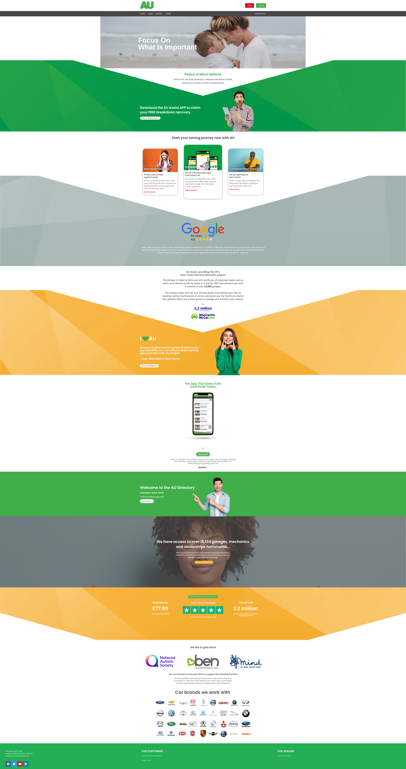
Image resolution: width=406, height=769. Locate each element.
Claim (249, 5)
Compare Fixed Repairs (244, 169)
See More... (203, 467)
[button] (205, 448)
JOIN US (261, 5)
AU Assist (191, 167)
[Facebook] (8, 764)
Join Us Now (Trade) (284, 756)
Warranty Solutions (156, 169)
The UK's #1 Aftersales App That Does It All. (198, 174)
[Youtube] (20, 764)
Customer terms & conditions (151, 756)
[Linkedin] (25, 764)
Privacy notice (146, 760)
